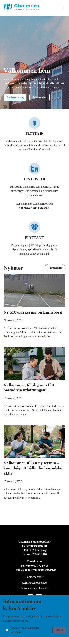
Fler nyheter (55, 267)
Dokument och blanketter (34, 588)
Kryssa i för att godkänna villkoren (25, 629)
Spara (59, 629)
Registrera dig (15, 97)
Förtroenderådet (34, 576)
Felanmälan (39, 97)
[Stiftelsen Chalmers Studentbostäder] (21, 8)
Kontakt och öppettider (34, 582)
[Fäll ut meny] (61, 8)
